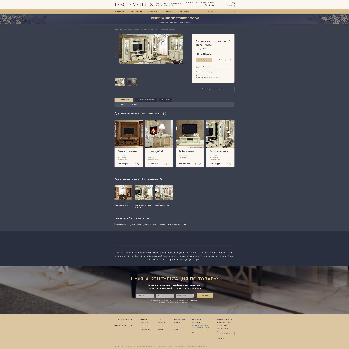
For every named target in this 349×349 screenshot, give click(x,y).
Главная (117, 29)
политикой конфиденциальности (180, 302)
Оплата (160, 329)
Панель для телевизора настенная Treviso (127, 152)
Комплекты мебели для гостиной (129, 29)
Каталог (143, 319)
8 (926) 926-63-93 (207, 3)
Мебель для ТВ (136, 224)
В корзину (222, 60)
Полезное (162, 319)
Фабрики (177, 329)
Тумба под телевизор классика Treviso (187, 152)
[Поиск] (209, 11)
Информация (184, 11)
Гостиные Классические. (146, 29)
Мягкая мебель (153, 11)
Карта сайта (220, 338)
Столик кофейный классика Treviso (155, 152)
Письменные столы (150, 224)
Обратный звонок (226, 333)
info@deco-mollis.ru (223, 328)
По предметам (136, 11)
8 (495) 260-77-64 (192, 3)
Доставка (161, 326)
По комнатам (119, 11)
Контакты (169, 11)
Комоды (162, 224)
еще (184, 224)
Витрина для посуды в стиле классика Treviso (219, 152)
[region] (151, 82)
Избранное (162, 323)
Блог (175, 326)
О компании (178, 323)
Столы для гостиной (122, 224)
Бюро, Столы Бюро (174, 224)
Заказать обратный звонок (194, 6)
